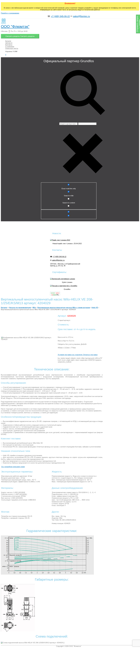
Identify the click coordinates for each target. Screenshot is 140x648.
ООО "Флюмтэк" (15, 26)
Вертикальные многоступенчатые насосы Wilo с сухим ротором (64, 308)
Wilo (34, 308)
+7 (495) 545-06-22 (60, 16)
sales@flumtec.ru (81, 16)
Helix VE (95, 308)
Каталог (4, 308)
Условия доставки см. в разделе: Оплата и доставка (77, 355)
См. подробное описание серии (13, 467)
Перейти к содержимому (10, 13)
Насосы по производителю (20, 308)
